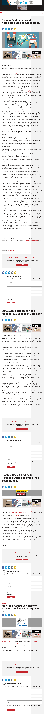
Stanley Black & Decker (34, 511)
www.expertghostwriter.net (13, 241)
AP (11, 414)
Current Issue (36, 13)
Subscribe (30, 13)
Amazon (8, 414)
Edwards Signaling (13, 643)
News (7, 13)
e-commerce (9, 250)
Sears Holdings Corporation (17, 512)
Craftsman (16, 515)
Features (12, 13)
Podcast (19, 13)
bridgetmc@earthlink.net (32, 240)
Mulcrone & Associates (7, 641)
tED (13, 250)
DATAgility (28, 91)
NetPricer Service (17, 112)
